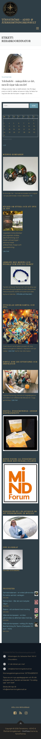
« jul (4, 145)
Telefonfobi (7, 77)
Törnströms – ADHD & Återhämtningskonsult (19, 21)
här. (31, 196)
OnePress (26, 731)
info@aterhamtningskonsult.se (19, 669)
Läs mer (11, 351)
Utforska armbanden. (24, 294)
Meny (37, 28)
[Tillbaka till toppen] (20, 723)
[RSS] (20, 713)
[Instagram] (26, 713)
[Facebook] (15, 713)
